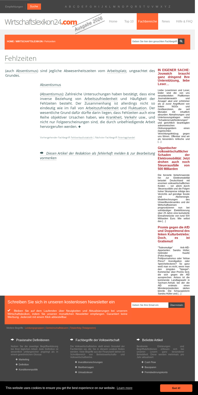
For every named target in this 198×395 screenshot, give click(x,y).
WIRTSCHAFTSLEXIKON (29, 41)
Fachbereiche (147, 21)
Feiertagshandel (126, 137)
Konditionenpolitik (28, 369)
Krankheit (114, 117)
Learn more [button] (124, 388)
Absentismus (26, 70)
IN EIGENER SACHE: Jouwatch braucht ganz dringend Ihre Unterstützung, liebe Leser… (174, 77)
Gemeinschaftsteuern (57, 328)
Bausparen (149, 367)
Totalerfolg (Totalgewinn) (83, 328)
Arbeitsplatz (116, 70)
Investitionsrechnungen (90, 362)
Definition (23, 364)
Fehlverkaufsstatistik (82, 137)
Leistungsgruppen (34, 328)
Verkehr (130, 117)
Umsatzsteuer (85, 372)
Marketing (23, 359)
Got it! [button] (176, 388)
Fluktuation (137, 108)
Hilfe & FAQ (184, 21)
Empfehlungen (14, 6)
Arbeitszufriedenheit (100, 98)
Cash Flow (149, 362)
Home (113, 21)
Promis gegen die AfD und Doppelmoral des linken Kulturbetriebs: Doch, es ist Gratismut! (174, 234)
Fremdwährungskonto (155, 372)
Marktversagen (85, 367)
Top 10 (129, 21)
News (166, 21)
